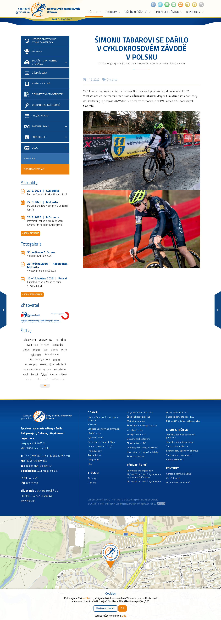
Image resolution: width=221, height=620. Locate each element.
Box (45, 349)
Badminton (32, 344)
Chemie (54, 349)
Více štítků (45, 386)
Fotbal (44, 374)
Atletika (61, 340)
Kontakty (193, 12)
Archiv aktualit (30, 233)
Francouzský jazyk (58, 374)
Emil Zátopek (30, 364)
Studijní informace (136, 434)
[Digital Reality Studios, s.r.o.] (161, 503)
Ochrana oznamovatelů (178, 482)
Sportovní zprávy (34, 169)
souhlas (86, 598)
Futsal (28, 379)
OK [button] (122, 608)
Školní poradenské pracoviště (142, 425)
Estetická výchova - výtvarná (37, 369)
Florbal (34, 374)
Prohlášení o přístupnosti (123, 499)
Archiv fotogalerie (32, 294)
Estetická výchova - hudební (53, 364)
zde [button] (124, 615)
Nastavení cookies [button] (133, 503)
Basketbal (58, 345)
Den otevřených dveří (39, 359)
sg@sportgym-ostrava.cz (37, 465)
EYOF (25, 374)
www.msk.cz (28, 500)
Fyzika (38, 379)
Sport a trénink (167, 12)
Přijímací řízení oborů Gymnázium (144, 481)
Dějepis (57, 359)
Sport (117, 63)
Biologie (36, 349)
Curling (64, 349)
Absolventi (30, 340)
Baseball (45, 344)
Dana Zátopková (52, 354)
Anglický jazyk (46, 339)
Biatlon (26, 349)
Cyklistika (112, 79)
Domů (101, 63)
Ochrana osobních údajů (99, 499)
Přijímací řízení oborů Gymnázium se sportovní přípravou (144, 476)
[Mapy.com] (110, 568)
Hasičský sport (58, 379)
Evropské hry (60, 369)
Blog (109, 63)
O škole (92, 12)
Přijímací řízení (136, 12)
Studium (111, 12)
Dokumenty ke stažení (138, 439)
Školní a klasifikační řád (138, 416)
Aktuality (29, 158)
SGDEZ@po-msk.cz (47, 470)
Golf (46, 379)
